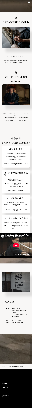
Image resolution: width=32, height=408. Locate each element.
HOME (3, 366)
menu (29, 2)
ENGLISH (5, 388)
